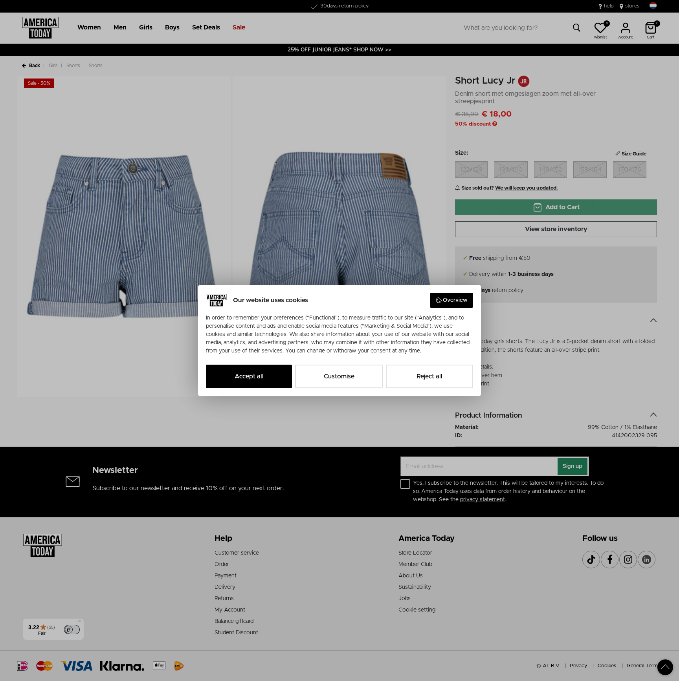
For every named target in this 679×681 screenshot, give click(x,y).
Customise (339, 376)
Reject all (429, 376)
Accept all (249, 376)
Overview (455, 300)
